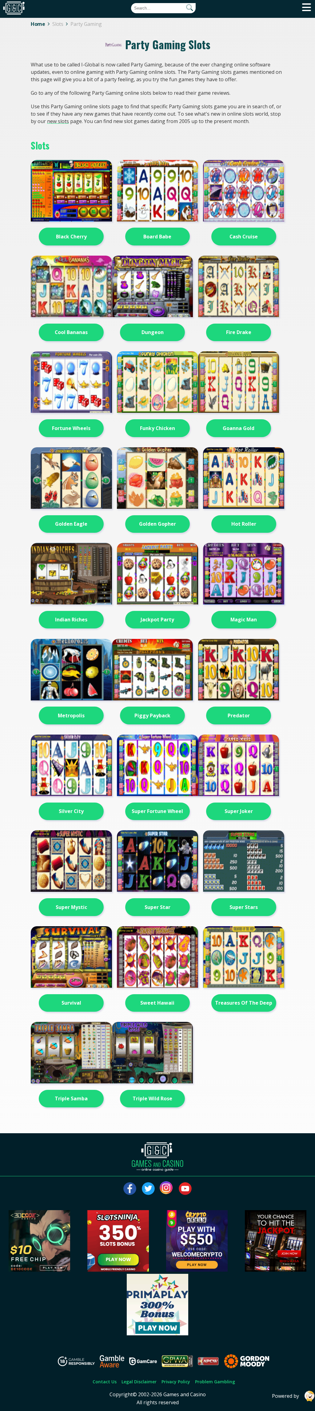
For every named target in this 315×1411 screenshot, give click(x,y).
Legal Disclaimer (139, 1382)
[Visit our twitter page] (148, 1188)
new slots (58, 121)
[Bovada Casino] (275, 1269)
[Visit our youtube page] (185, 1188)
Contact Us (105, 1382)
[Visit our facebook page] (130, 1188)
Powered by (285, 1396)
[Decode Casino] (39, 1269)
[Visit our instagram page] (167, 1188)
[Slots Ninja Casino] (118, 1269)
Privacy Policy (175, 1382)
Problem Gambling (215, 1382)
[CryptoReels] (197, 1269)
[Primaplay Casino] (157, 1333)
